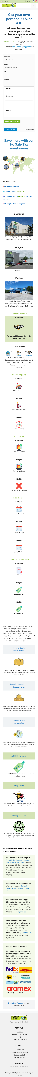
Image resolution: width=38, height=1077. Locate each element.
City (5, 71)
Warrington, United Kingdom (14, 204)
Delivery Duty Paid (19, 816)
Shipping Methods (19, 1055)
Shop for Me (19, 786)
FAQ (19, 1037)
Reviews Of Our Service (19, 1034)
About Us (20, 1032)
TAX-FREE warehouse (19, 756)
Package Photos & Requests (19, 1052)
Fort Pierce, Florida (11, 196)
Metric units (30, 129)
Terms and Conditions (20, 1039)
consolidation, (27, 933)
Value (8, 110)
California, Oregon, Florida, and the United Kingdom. (17, 888)
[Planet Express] (9, 5)
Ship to (6, 64)
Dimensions (12, 96)
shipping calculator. (20, 912)
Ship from (7, 56)
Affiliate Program (19, 1057)
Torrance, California (11, 187)
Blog (28, 1)
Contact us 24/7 (19, 1063)
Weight (8, 88)
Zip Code (6, 79)
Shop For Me (20, 1049)
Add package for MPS (12, 121)
